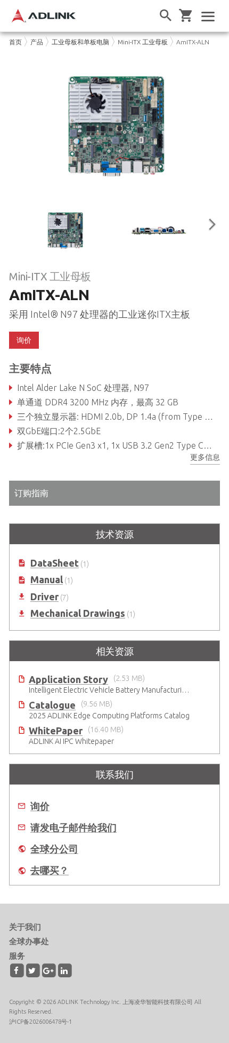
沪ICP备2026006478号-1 (40, 1021)
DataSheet (54, 563)
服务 (17, 955)
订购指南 (31, 493)
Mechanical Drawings (77, 613)
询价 (40, 806)
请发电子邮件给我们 (73, 827)
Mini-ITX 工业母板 (143, 41)
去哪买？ (49, 870)
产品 (36, 41)
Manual (46, 580)
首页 (15, 41)
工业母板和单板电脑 (80, 41)
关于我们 (25, 926)
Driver (44, 597)
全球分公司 (54, 849)
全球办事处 (29, 941)
